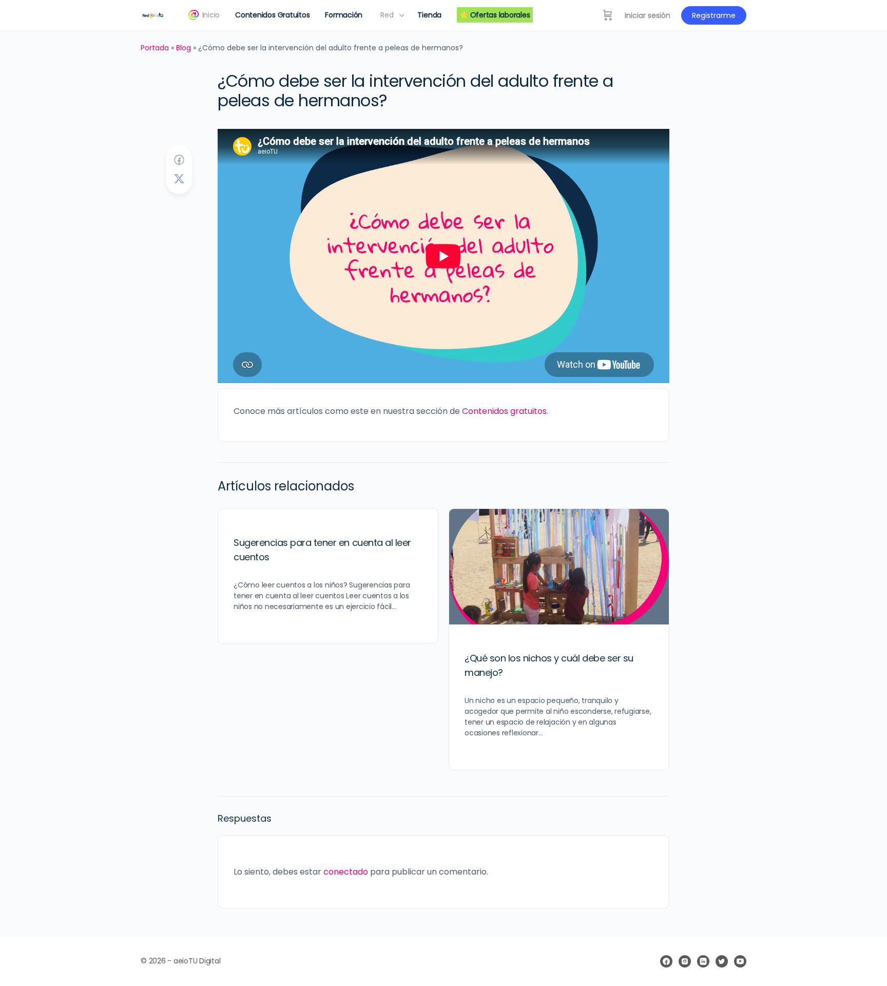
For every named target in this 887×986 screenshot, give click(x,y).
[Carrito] (607, 15)
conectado (345, 872)
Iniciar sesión (647, 15)
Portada (155, 48)
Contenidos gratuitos (504, 411)
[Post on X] (179, 179)
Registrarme (714, 15)
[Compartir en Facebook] (179, 160)
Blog (183, 48)
